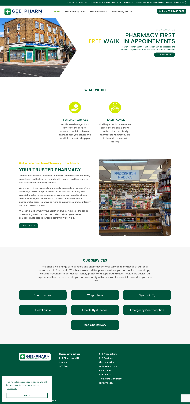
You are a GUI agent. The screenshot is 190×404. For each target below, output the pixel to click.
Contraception (42, 295)
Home (57, 12)
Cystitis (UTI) (147, 295)
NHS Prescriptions (75, 12)
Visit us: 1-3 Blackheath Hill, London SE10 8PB (112, 3)
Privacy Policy (106, 382)
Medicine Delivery (95, 325)
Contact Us (105, 374)
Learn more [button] (12, 388)
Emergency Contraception (147, 310)
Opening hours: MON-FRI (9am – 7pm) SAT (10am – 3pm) (160, 3)
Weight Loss (95, 295)
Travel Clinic (43, 310)
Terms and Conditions (111, 378)
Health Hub (105, 370)
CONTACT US (28, 225)
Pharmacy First (121, 12)
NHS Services (97, 12)
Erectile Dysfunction (95, 310)
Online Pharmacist (108, 366)
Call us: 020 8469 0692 (78, 3)
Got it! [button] (27, 395)
